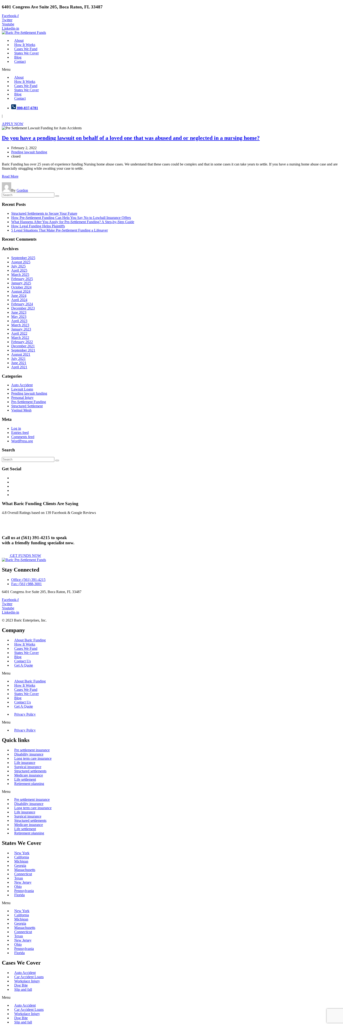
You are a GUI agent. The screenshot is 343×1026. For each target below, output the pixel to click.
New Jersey (23, 882)
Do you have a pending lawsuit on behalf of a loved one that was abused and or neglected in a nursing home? (131, 138)
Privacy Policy (25, 714)
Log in (16, 428)
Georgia (20, 866)
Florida (19, 895)
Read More (10, 176)
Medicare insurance (28, 775)
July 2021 (18, 359)
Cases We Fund (25, 49)
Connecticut (23, 874)
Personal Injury (22, 398)
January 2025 (21, 283)
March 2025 (20, 275)
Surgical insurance (27, 767)
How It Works (24, 45)
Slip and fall (23, 989)
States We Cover (26, 53)
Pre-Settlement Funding (28, 402)
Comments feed (22, 437)
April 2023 (19, 321)
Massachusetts (24, 870)
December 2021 (23, 346)
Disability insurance (28, 754)
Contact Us (22, 661)
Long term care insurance (33, 758)
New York (21, 853)
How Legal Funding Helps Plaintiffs (38, 226)
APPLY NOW (12, 124)
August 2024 (20, 291)
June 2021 (18, 363)
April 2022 (19, 333)
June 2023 (18, 312)
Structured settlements (30, 771)
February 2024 (22, 304)
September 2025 (23, 258)
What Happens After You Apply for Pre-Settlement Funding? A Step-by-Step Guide (72, 222)
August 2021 (20, 354)
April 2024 (19, 300)
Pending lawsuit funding (29, 152)
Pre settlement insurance (32, 750)
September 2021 (23, 350)
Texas (18, 878)
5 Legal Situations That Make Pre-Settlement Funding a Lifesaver (59, 230)
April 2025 (19, 270)
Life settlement (25, 779)
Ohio (18, 887)
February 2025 (22, 279)
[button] (171, 69)
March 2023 (20, 325)
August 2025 (20, 262)
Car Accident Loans (29, 977)
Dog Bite (21, 985)
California (21, 857)
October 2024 (21, 287)
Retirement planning (29, 784)
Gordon (22, 190)
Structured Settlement (27, 406)
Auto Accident (22, 385)
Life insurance (24, 763)
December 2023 (23, 308)
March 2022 (20, 338)
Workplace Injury (27, 981)
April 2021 (19, 367)
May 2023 (18, 317)
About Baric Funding (30, 640)
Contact (20, 61)
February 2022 (22, 342)
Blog (17, 57)
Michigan (21, 861)
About (19, 40)
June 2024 (18, 296)
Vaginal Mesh (21, 410)
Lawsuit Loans (22, 389)
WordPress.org (22, 441)
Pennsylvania (24, 891)
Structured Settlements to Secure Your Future (44, 213)
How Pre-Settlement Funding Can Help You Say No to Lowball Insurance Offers (71, 218)
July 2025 (18, 266)
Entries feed (20, 433)
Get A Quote (23, 665)
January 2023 (21, 329)
